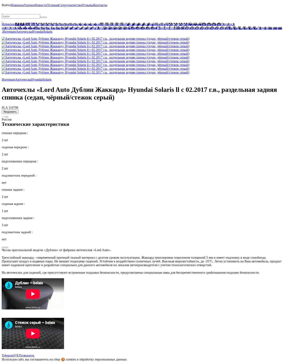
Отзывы (87, 5)
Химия (263, 28)
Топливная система (116, 28)
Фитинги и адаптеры (243, 28)
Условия (53, 5)
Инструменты (178, 24)
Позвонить (26, 355)
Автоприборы (68, 24)
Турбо (180, 28)
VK (16, 355)
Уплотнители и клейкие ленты (206, 28)
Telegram (8, 355)
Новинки (17, 5)
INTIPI (30, 24)
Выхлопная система (139, 24)
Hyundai (37, 31)
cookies (71, 359)
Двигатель (160, 24)
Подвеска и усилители (80, 28)
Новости (41, 5)
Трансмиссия (166, 28)
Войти (6, 5)
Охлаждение (27, 28)
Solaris (47, 31)
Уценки (29, 5)
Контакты (100, 5)
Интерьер (194, 24)
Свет (99, 28)
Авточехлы (24, 31)
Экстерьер (275, 28)
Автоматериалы (46, 24)
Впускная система (112, 24)
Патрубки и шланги (50, 28)
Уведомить (10, 111)
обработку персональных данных (103, 359)
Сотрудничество (70, 5)
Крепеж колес (211, 24)
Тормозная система (143, 28)
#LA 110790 (10, 107)
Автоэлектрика (88, 24)
